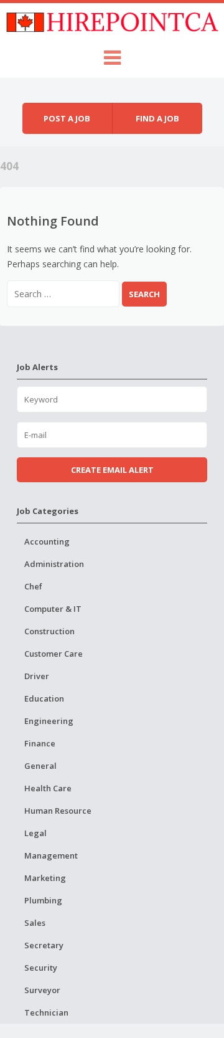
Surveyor (42, 990)
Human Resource (57, 810)
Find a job (157, 118)
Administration (54, 563)
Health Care (48, 788)
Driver (36, 676)
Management (51, 855)
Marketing (45, 877)
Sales (34, 922)
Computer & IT (53, 608)
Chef (33, 586)
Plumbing (43, 900)
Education (44, 698)
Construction (49, 631)
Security (40, 967)
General (40, 765)
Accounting (47, 541)
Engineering (48, 720)
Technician (46, 1012)
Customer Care (53, 653)
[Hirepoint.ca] (112, 20)
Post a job (67, 118)
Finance (39, 743)
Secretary (43, 945)
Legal (35, 833)
